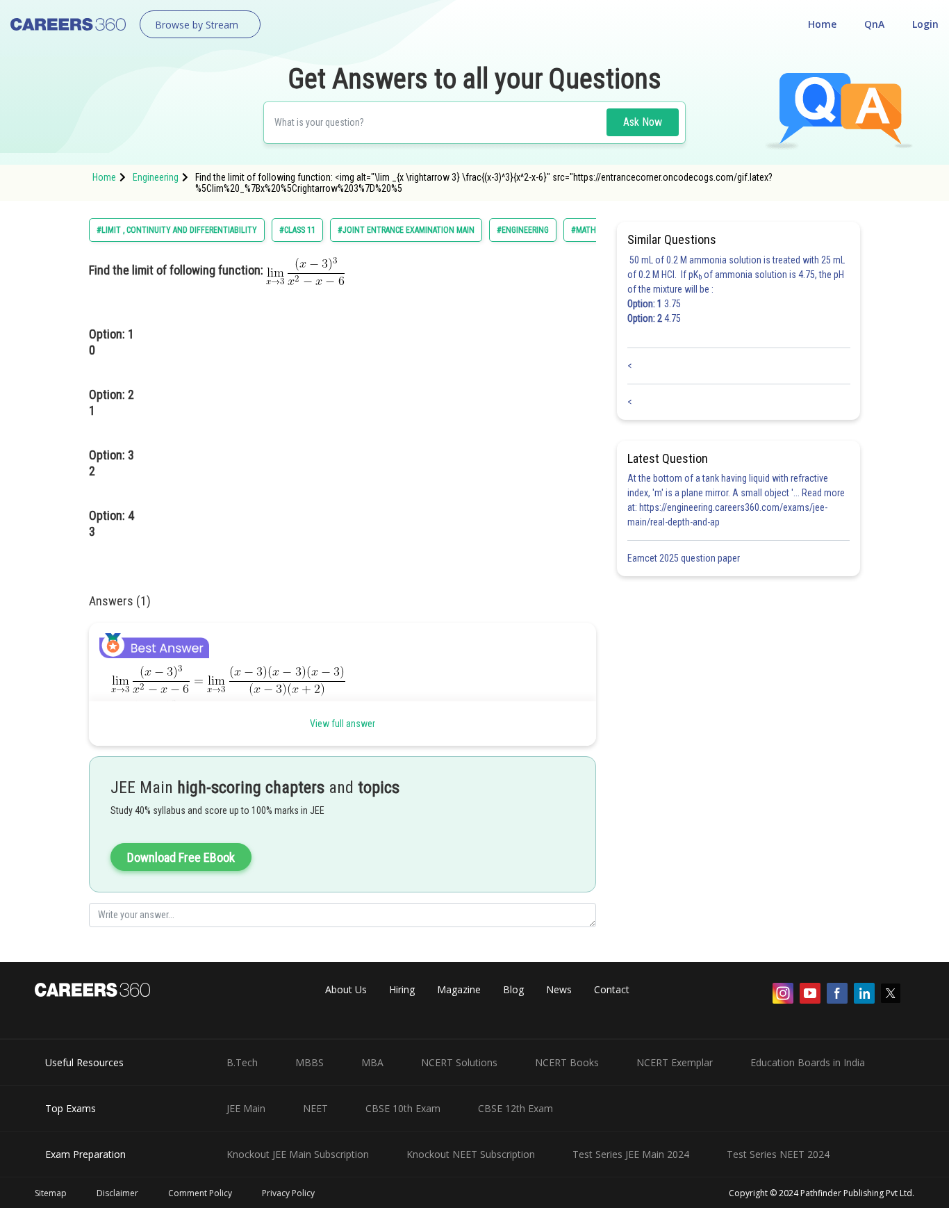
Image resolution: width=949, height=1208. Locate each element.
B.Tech (242, 1062)
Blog (513, 989)
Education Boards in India (807, 1062)
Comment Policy (200, 1193)
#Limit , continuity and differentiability (177, 230)
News (559, 989)
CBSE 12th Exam (515, 1108)
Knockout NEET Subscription (470, 1154)
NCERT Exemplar (674, 1062)
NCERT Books (567, 1062)
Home (822, 24)
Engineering (156, 177)
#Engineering (523, 230)
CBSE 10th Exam (402, 1108)
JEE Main (245, 1108)
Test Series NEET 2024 (778, 1154)
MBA (372, 1062)
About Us (346, 989)
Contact (611, 989)
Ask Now (642, 122)
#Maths (585, 230)
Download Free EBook (181, 857)
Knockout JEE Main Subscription (297, 1154)
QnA (874, 24)
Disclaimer (117, 1193)
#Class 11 (297, 230)
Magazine (459, 989)
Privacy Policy (288, 1193)
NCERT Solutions (459, 1062)
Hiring (402, 989)
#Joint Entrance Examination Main (406, 230)
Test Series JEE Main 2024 (630, 1154)
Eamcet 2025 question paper (684, 558)
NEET (315, 1108)
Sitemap (51, 1193)
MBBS (309, 1062)
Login (925, 24)
